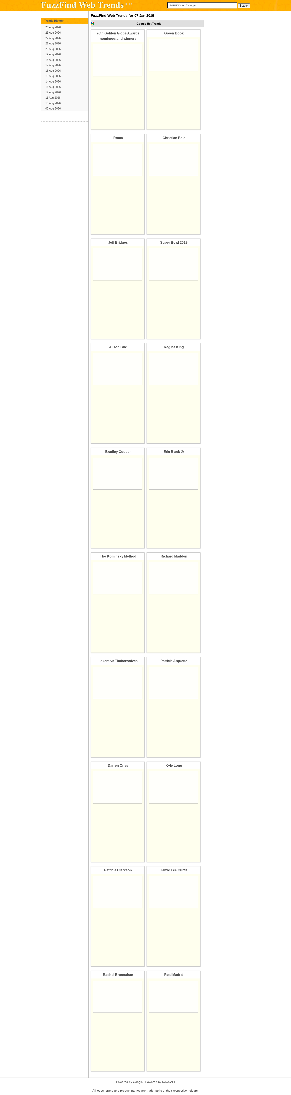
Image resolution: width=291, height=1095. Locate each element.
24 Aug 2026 (53, 27)
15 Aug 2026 (53, 76)
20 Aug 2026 (53, 49)
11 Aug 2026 (53, 97)
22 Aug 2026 (53, 38)
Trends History (53, 20)
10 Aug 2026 (53, 103)
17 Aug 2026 (53, 65)
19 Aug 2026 (53, 54)
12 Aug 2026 (53, 92)
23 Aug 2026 (53, 32)
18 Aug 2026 (53, 59)
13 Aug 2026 (53, 86)
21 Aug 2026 (53, 43)
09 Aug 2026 (53, 108)
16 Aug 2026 (53, 70)
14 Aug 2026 (53, 81)
